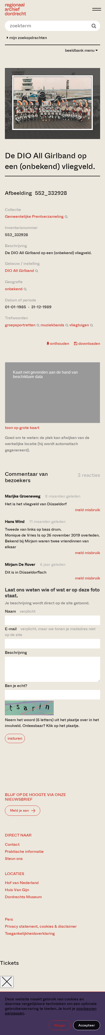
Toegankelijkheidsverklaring (30, 933)
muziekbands (52, 325)
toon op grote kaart (22, 427)
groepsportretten (20, 325)
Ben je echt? (16, 685)
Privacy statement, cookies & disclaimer (41, 926)
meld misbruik (87, 510)
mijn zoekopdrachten (27, 37)
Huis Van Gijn (17, 890)
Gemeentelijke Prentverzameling (34, 216)
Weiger (60, 1025)
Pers (9, 919)
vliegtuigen (79, 325)
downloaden (88, 343)
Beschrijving (16, 652)
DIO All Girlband (19, 270)
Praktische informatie (24, 851)
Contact (12, 844)
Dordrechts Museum (23, 897)
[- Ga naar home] (47, 9)
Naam (20, 611)
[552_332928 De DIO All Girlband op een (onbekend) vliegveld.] (52, 128)
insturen (15, 738)
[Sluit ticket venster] (7, 982)
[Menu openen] (96, 9)
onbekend (13, 289)
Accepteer (86, 1025)
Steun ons (14, 858)
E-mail (50, 631)
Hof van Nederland (22, 883)
